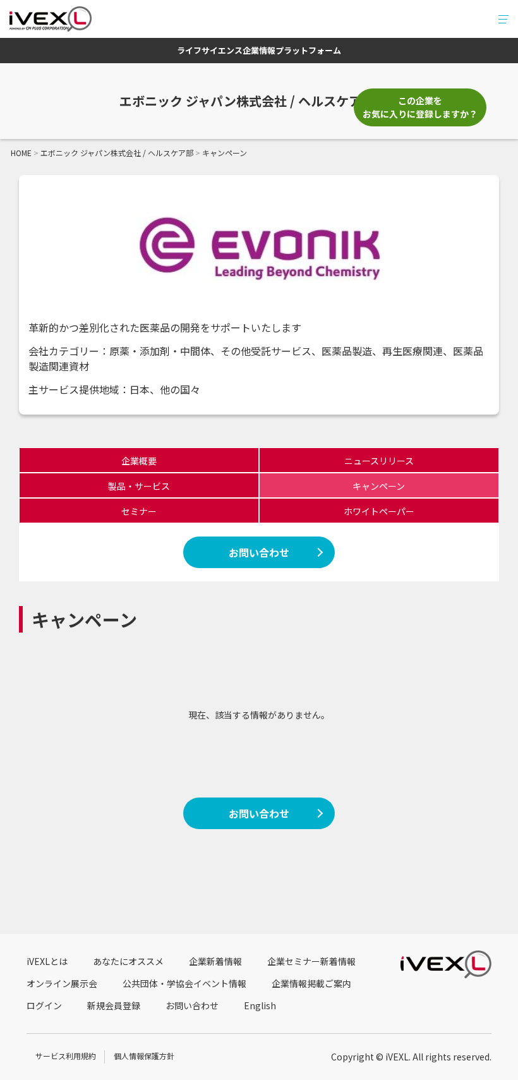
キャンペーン (378, 486)
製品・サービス (139, 486)
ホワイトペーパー (379, 511)
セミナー (139, 511)
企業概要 (139, 460)
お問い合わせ (259, 552)
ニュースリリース (379, 460)
